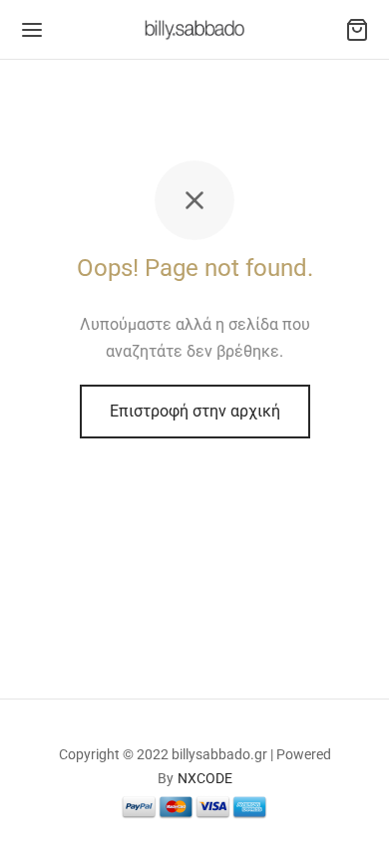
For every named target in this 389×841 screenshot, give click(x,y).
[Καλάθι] (357, 30)
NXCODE (205, 778)
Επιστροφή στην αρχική (195, 411)
